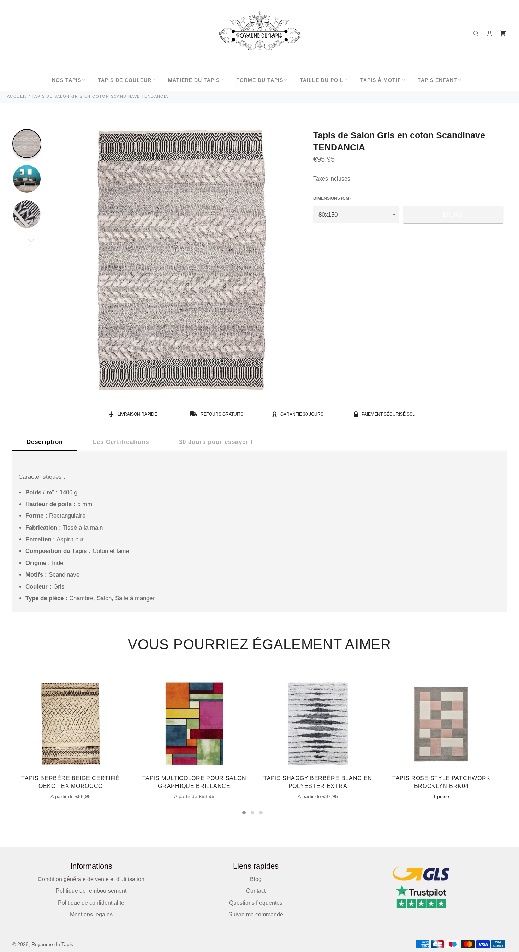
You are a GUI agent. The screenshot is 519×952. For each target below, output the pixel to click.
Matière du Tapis (194, 80)
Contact (256, 891)
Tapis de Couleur (124, 80)
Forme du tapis (259, 80)
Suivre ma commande (255, 914)
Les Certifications (121, 442)
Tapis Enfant (437, 80)
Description (44, 442)
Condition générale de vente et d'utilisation (91, 879)
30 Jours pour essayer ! (216, 442)
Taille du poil (322, 80)
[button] (244, 812)
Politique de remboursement (91, 891)
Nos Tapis (66, 80)
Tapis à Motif (380, 80)
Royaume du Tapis (52, 944)
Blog (256, 879)
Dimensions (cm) (332, 198)
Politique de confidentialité (91, 903)
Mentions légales (91, 914)
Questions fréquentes (255, 903)
